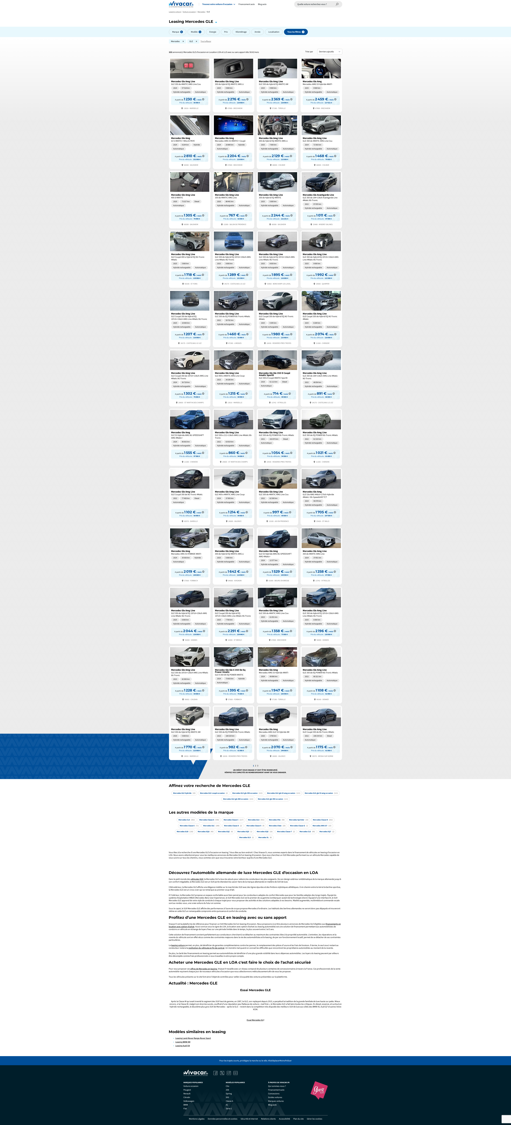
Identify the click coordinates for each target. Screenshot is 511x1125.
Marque (175, 31)
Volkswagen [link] (188, 1101)
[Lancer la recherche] (337, 4)
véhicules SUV (197, 879)
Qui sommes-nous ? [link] (277, 1086)
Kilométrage (241, 31)
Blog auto (262, 4)
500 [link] (227, 1097)
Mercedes (175, 41)
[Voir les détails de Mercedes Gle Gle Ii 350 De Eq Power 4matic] (233, 674)
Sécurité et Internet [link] (249, 1118)
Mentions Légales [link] (197, 1118)
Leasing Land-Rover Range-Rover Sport (193, 1038)
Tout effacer (206, 41)
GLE (191, 41)
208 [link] (227, 1089)
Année (257, 31)
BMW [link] (185, 1104)
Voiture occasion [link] (190, 1086)
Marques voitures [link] (276, 1101)
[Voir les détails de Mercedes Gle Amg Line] (189, 85)
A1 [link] (227, 1104)
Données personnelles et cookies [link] (222, 1118)
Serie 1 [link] (229, 1108)
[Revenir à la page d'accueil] (181, 4)
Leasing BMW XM (182, 1042)
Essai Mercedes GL (255, 1020)
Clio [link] (227, 1086)
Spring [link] (229, 1093)
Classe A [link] (229, 1101)
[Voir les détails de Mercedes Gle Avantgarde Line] (321, 199)
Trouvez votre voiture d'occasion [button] (217, 4)
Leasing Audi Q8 (182, 1045)
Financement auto (246, 4)
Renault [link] (186, 1093)
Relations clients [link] (268, 1118)
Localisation (273, 31)
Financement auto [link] (276, 1089)
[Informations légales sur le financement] (203, 99)
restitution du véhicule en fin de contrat (206, 948)
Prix (226, 31)
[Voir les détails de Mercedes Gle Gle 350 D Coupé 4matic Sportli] (277, 377)
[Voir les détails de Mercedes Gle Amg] (321, 85)
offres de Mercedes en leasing (203, 968)
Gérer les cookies (314, 1118)
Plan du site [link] (298, 1118)
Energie (212, 31)
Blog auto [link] (272, 1104)
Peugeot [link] (187, 1089)
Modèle (194, 31)
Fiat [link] (185, 1108)
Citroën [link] (186, 1097)
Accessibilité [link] (284, 1118)
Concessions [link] (273, 1093)
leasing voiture (178, 945)
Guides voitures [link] (275, 1097)
